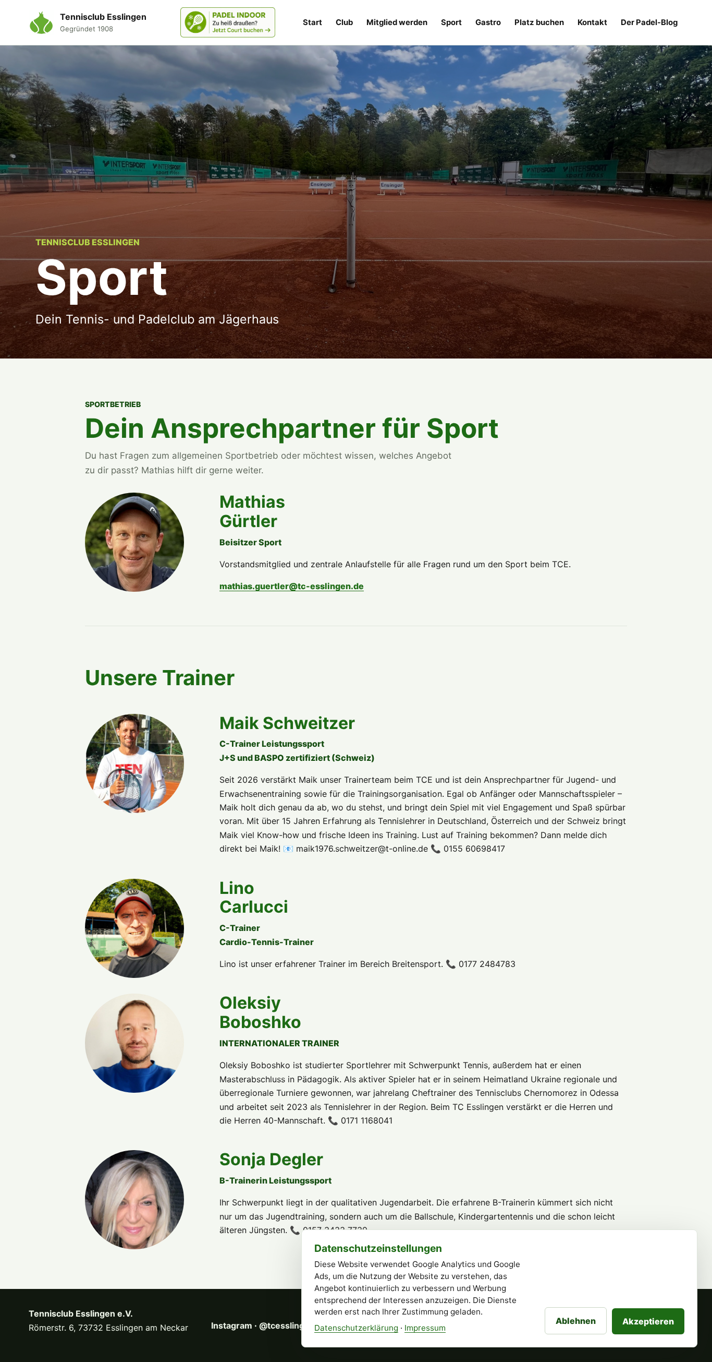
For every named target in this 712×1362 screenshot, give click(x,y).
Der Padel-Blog (649, 22)
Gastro (488, 22)
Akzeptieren (648, 1321)
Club (344, 22)
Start (312, 22)
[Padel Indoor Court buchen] (228, 22)
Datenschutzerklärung (356, 1328)
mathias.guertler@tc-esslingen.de (291, 586)
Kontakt (592, 22)
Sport (451, 22)
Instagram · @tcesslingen (268, 1325)
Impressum (425, 1328)
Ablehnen (576, 1321)
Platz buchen (539, 22)
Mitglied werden (396, 22)
